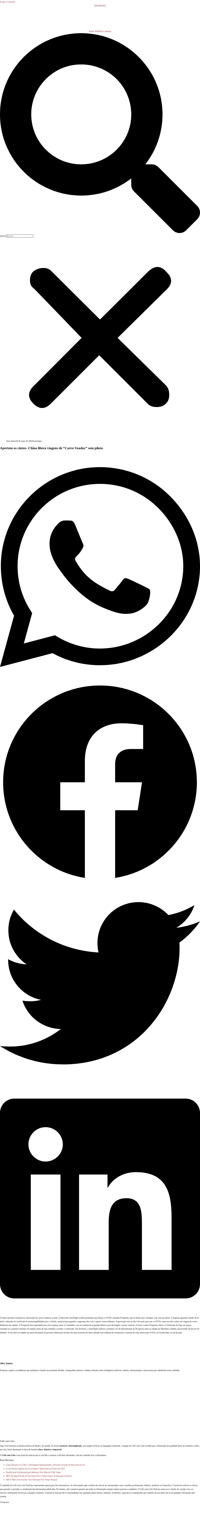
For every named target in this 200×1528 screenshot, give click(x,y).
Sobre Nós (94, 31)
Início (96, 5)
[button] (100, 133)
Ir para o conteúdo (7, 2)
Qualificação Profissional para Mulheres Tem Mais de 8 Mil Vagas (33, 1472)
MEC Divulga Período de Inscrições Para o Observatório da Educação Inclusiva (39, 1476)
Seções (102, 5)
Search (3, 236)
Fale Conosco (105, 31)
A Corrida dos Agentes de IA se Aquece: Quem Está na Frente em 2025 (35, 1469)
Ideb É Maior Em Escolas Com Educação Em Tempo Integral (31, 1480)
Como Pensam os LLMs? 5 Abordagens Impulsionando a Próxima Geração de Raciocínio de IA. (46, 1465)
